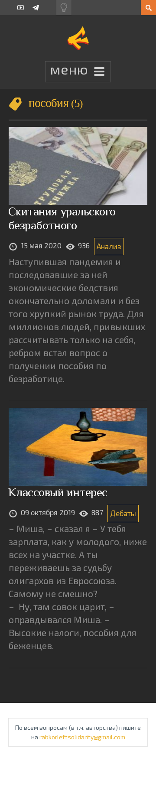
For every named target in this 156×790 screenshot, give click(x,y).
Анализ (109, 246)
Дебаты (123, 513)
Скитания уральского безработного (62, 218)
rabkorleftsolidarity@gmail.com (82, 737)
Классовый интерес (57, 492)
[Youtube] (20, 7)
